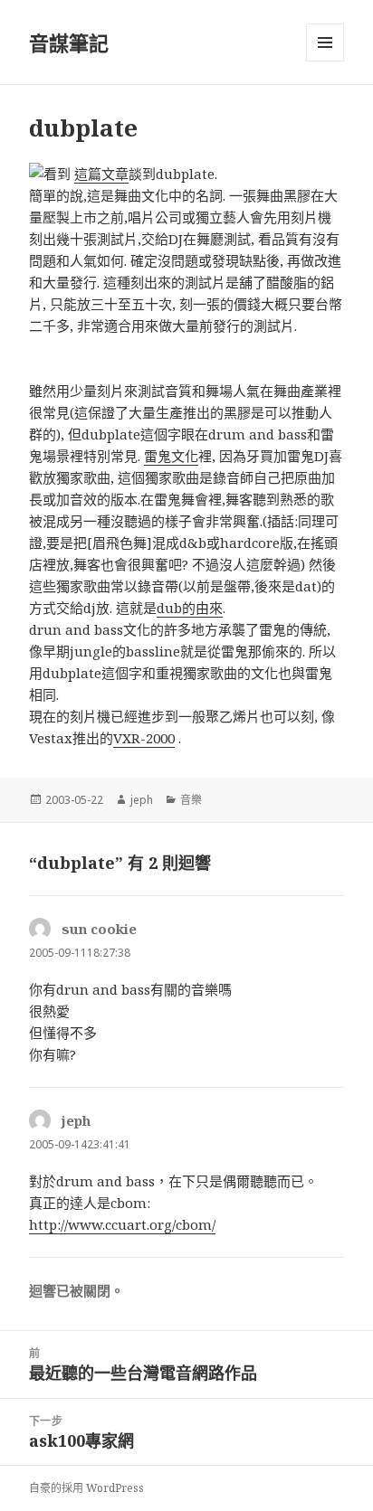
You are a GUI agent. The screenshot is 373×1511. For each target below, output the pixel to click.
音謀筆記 (69, 42)
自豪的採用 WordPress (86, 1488)
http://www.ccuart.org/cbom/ (122, 1224)
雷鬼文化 (171, 456)
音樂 (191, 799)
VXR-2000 (144, 738)
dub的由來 (190, 608)
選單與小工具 (325, 42)
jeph (141, 799)
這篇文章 (101, 174)
